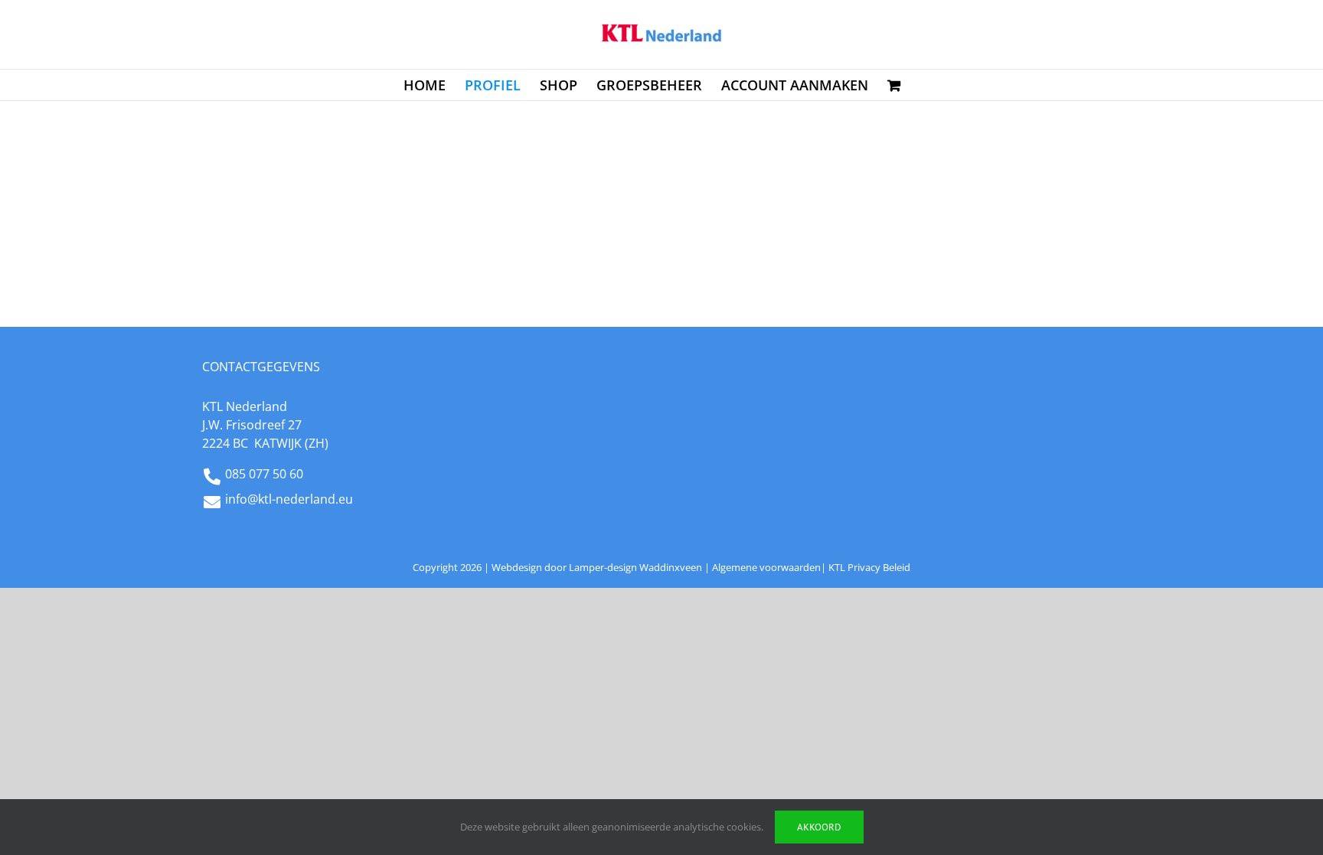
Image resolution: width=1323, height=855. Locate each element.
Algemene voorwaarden (766, 567)
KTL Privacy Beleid (869, 567)
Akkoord (819, 827)
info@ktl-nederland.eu (289, 499)
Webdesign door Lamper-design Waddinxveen (597, 567)
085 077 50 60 (264, 473)
